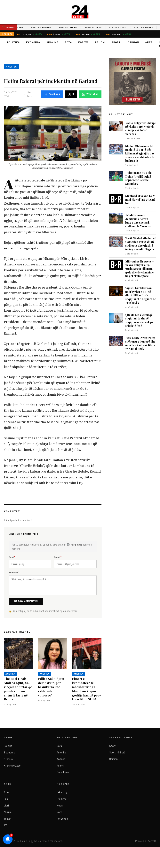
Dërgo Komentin (26, 601)
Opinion (133, 42)
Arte (149, 42)
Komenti (14, 572)
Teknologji (62, 792)
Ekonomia (33, 42)
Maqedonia (63, 772)
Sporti (117, 42)
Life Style (62, 798)
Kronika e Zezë (12, 765)
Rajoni (100, 42)
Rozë (59, 812)
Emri (12, 557)
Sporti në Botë (117, 752)
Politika (13, 42)
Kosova (83, 42)
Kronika (52, 42)
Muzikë (8, 812)
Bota (68, 42)
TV (5, 825)
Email (57, 557)
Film (6, 798)
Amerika (11, 66)
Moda (60, 805)
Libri (6, 805)
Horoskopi (62, 818)
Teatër (7, 818)
